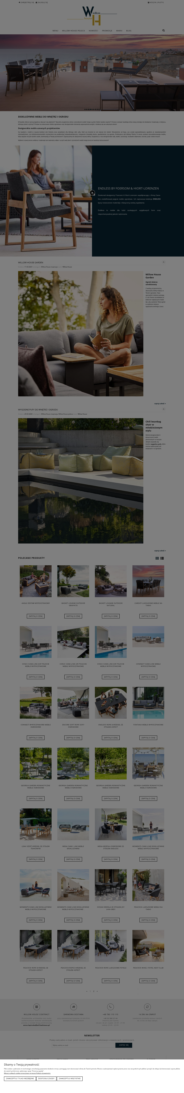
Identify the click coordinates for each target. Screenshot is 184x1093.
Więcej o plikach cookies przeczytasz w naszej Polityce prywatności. (27, 1073)
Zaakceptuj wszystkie (70, 1078)
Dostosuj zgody (46, 1078)
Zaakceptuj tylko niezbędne (20, 1078)
